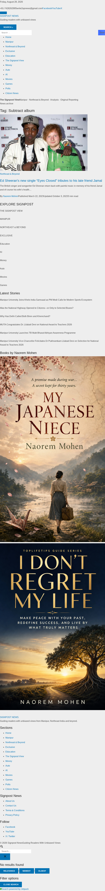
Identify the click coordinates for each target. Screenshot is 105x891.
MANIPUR (5, 219)
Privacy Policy (12, 815)
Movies (8, 79)
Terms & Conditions (14, 810)
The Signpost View (14, 60)
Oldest (42, 871)
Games (8, 84)
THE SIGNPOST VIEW (11, 211)
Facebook (47, 8)
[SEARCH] (52, 849)
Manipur (9, 42)
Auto (7, 70)
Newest (27, 871)
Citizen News (11, 93)
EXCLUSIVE (6, 235)
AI (6, 74)
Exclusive (10, 51)
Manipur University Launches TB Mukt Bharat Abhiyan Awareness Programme (38, 333)
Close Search (10, 884)
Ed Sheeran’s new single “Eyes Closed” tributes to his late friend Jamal (51, 180)
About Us (9, 801)
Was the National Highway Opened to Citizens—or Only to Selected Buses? (36, 308)
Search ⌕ (8, 27)
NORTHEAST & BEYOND (13, 227)
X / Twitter (10, 836)
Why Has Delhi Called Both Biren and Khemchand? (25, 316)
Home (8, 37)
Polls (7, 88)
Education (10, 56)
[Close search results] (5, 856)
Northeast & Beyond (15, 46)
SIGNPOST (9, 16)
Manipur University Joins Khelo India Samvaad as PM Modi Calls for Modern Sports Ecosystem (46, 300)
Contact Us (10, 805)
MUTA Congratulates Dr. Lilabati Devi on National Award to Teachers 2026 (36, 324)
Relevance (9, 871)
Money (8, 65)
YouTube (56, 8)
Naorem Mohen (10, 196)
